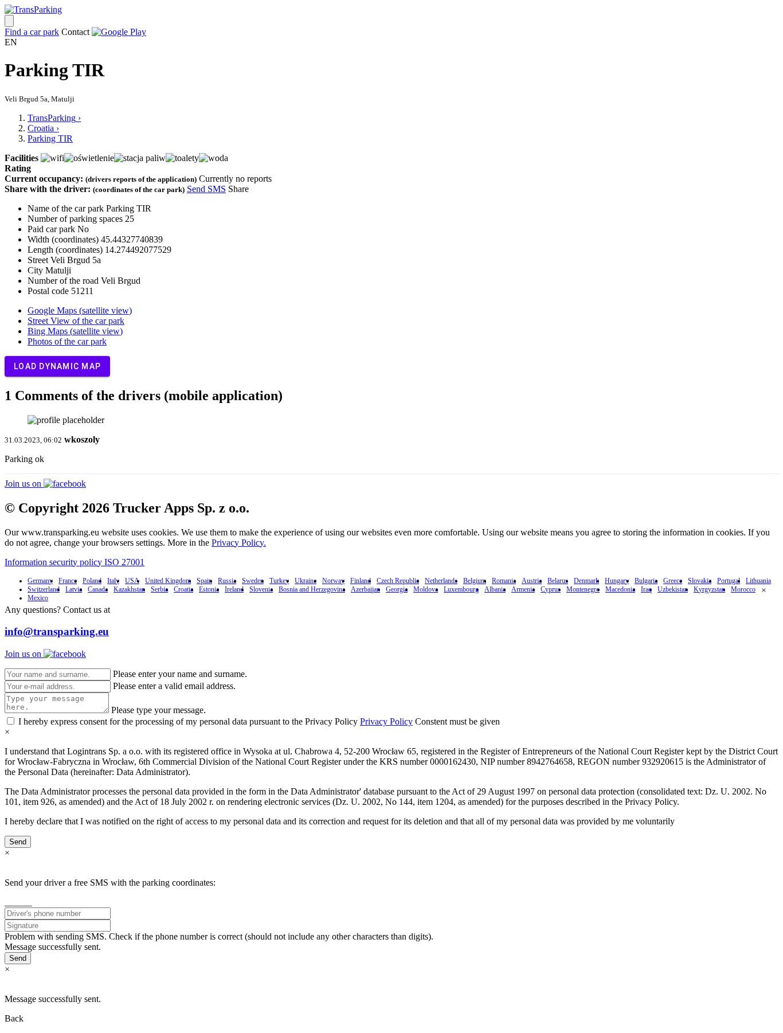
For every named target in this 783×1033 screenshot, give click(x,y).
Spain (204, 581)
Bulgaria (646, 581)
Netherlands (441, 581)
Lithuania (758, 581)
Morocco (743, 589)
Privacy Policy (386, 721)
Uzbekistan (672, 589)
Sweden (253, 581)
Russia (227, 581)
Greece (672, 581)
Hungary (617, 581)
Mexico (38, 598)
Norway (333, 581)
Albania (495, 589)
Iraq (646, 589)
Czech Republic (398, 581)
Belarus (557, 581)
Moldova (425, 589)
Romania (504, 581)
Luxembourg (461, 589)
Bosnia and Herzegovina (312, 589)
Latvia (73, 589)
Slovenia (261, 589)
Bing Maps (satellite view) (75, 331)
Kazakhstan (129, 589)
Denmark (586, 581)
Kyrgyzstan (709, 589)
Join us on (24, 483)
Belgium (474, 581)
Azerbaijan (365, 589)
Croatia (183, 589)
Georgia (397, 589)
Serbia (159, 589)
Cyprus (551, 589)
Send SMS (206, 189)
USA (132, 581)
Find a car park (32, 32)
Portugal (728, 581)
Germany (40, 581)
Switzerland (44, 589)
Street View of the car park (76, 321)
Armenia (523, 589)
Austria (532, 581)
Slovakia (699, 581)
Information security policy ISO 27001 (74, 562)
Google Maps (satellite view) (80, 310)
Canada (98, 589)
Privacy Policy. (239, 542)
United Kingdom (168, 581)
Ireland (234, 589)
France (67, 581)
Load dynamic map (57, 366)
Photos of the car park (67, 341)
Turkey (279, 581)
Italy (113, 581)
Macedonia (620, 589)
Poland (92, 581)
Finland (360, 581)
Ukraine (305, 581)
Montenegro (583, 589)
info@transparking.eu (57, 631)
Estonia (209, 589)
